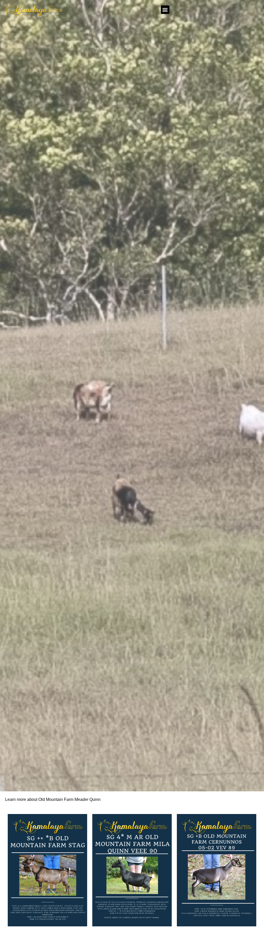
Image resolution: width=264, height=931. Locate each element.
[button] (165, 9)
